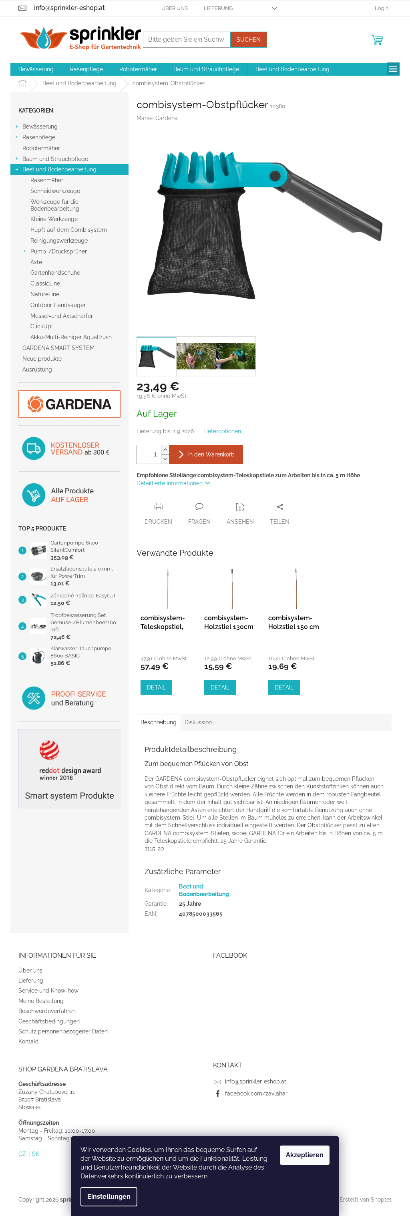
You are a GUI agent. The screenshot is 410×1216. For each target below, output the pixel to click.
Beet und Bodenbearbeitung (59, 169)
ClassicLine (45, 283)
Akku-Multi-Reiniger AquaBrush (71, 337)
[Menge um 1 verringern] (165, 459)
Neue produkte (42, 359)
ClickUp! (41, 326)
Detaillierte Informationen (170, 483)
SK (35, 1154)
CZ (22, 1154)
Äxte (36, 262)
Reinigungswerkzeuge (59, 240)
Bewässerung (40, 126)
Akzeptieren (305, 1155)
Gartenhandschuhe (55, 272)
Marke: (157, 118)
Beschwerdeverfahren (47, 1011)
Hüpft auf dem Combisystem (68, 230)
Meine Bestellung (41, 1001)
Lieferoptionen (222, 431)
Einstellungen (109, 1196)
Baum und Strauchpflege (55, 159)
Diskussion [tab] (198, 722)
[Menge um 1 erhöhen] (165, 449)
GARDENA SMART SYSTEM (58, 348)
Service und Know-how (48, 990)
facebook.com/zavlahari (257, 1093)
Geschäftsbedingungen (49, 1021)
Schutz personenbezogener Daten (63, 1031)
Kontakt (28, 1041)
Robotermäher (41, 148)
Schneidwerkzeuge (55, 191)
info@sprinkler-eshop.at (255, 1081)
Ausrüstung (37, 369)
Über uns (174, 8)
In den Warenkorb (211, 454)
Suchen (249, 39)
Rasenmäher (46, 180)
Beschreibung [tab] (159, 722)
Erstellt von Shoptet (366, 1199)
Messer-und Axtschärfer (61, 316)
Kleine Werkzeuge (54, 219)
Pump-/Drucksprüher (58, 251)
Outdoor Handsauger (58, 305)
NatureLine (44, 294)
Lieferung (218, 8)
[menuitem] (36, 69)
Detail (156, 687)
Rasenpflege (38, 137)
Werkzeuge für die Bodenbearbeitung (54, 205)
